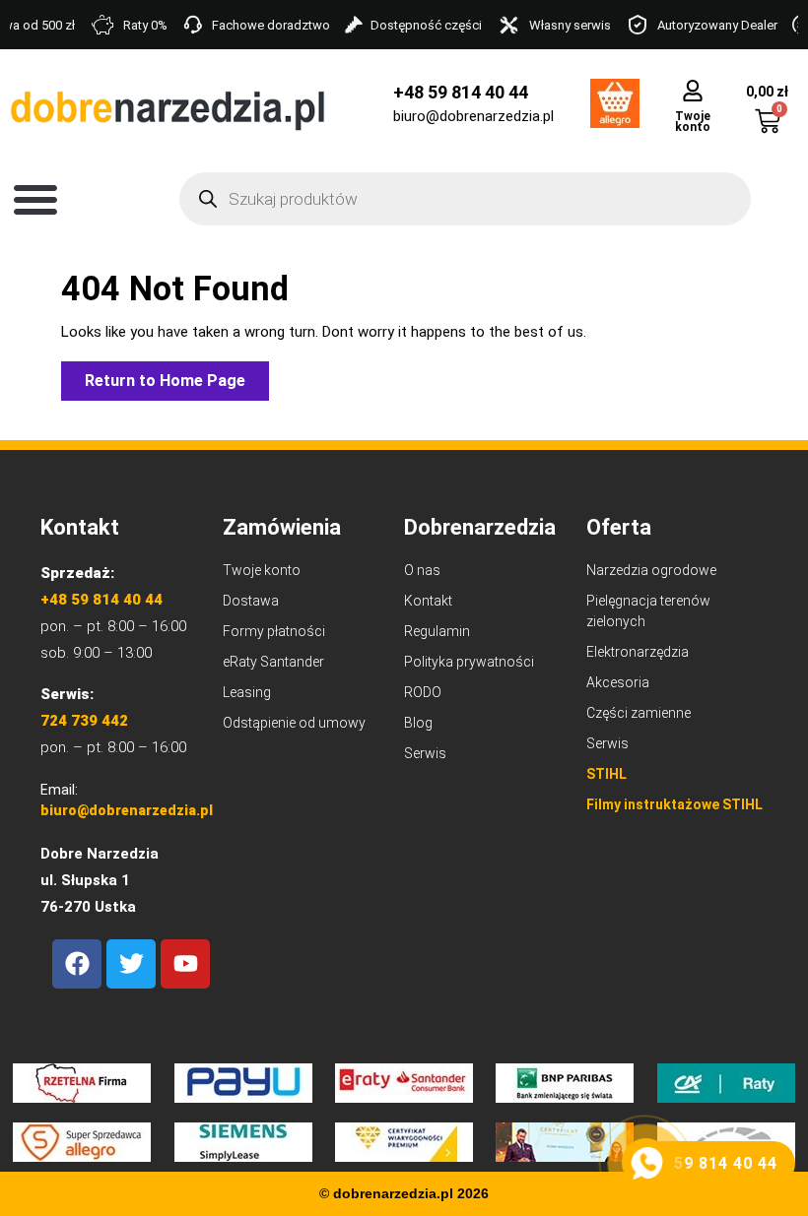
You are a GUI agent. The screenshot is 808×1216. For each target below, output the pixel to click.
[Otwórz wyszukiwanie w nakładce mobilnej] (465, 198)
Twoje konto (692, 121)
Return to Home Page (177, 375)
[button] (35, 198)
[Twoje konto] (693, 90)
